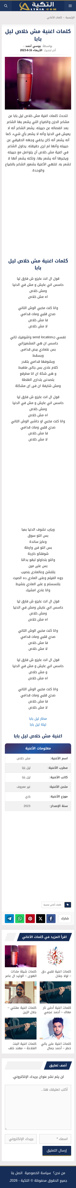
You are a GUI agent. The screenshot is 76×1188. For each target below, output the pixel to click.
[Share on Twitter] (40, 918)
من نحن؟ (59, 1173)
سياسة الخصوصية (38, 1173)
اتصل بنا (17, 1173)
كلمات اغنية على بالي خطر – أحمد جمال (56, 1046)
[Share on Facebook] (51, 918)
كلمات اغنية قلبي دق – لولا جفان (56, 974)
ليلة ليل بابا (38, 724)
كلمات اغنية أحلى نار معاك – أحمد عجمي (57, 1010)
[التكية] (38, 6)
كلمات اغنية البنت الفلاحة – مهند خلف (22, 1046)
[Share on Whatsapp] (19, 918)
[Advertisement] (38, 216)
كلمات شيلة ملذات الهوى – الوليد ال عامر (21, 974)
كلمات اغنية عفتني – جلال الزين (22, 1010)
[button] (6, 6)
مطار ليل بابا (38, 718)
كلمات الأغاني (54, 17)
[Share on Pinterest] (30, 918)
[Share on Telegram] (9, 918)
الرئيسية (70, 17)
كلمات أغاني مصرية (52, 905)
